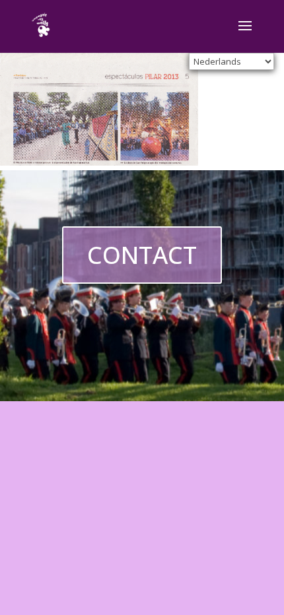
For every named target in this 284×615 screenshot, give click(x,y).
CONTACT (142, 255)
